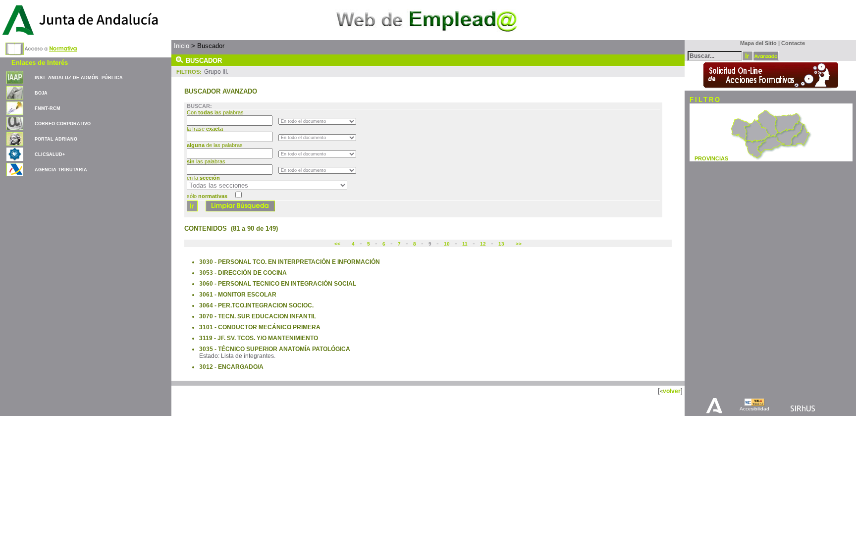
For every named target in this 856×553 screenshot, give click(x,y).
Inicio (181, 46)
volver (672, 391)
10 (447, 244)
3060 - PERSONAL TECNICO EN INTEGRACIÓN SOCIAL (277, 283)
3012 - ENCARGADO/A (231, 366)
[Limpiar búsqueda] (240, 209)
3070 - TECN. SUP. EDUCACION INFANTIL (257, 316)
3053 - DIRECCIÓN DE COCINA (243, 272)
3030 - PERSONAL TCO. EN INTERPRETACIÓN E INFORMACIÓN (289, 261)
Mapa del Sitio (756, 43)
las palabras (206, 161)
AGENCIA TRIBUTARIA (61, 169)
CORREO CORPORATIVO (63, 123)
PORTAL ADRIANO (56, 139)
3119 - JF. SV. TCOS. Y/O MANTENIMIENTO (258, 338)
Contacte (793, 43)
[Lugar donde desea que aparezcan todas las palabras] (317, 121)
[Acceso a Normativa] (41, 47)
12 (483, 244)
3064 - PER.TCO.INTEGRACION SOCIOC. (256, 305)
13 (501, 244)
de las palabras (215, 145)
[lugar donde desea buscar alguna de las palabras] (317, 153)
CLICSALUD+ (50, 154)
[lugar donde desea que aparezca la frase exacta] (317, 137)
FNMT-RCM (47, 108)
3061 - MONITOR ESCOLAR (237, 294)
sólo (207, 196)
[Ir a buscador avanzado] (766, 56)
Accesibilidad (754, 408)
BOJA (41, 93)
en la (203, 178)
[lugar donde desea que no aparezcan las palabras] (317, 170)
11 (465, 244)
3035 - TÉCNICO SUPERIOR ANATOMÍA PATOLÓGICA (274, 349)
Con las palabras (216, 112)
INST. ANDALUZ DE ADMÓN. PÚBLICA (79, 77)
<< (338, 244)
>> (518, 244)
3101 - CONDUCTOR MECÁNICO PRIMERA (260, 327)
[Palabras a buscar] (715, 55)
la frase (205, 129)
